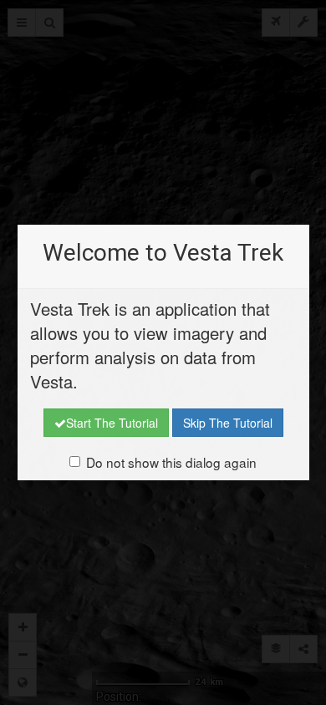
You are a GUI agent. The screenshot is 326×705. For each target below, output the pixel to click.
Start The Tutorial (112, 422)
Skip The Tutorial (228, 422)
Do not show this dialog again (171, 462)
